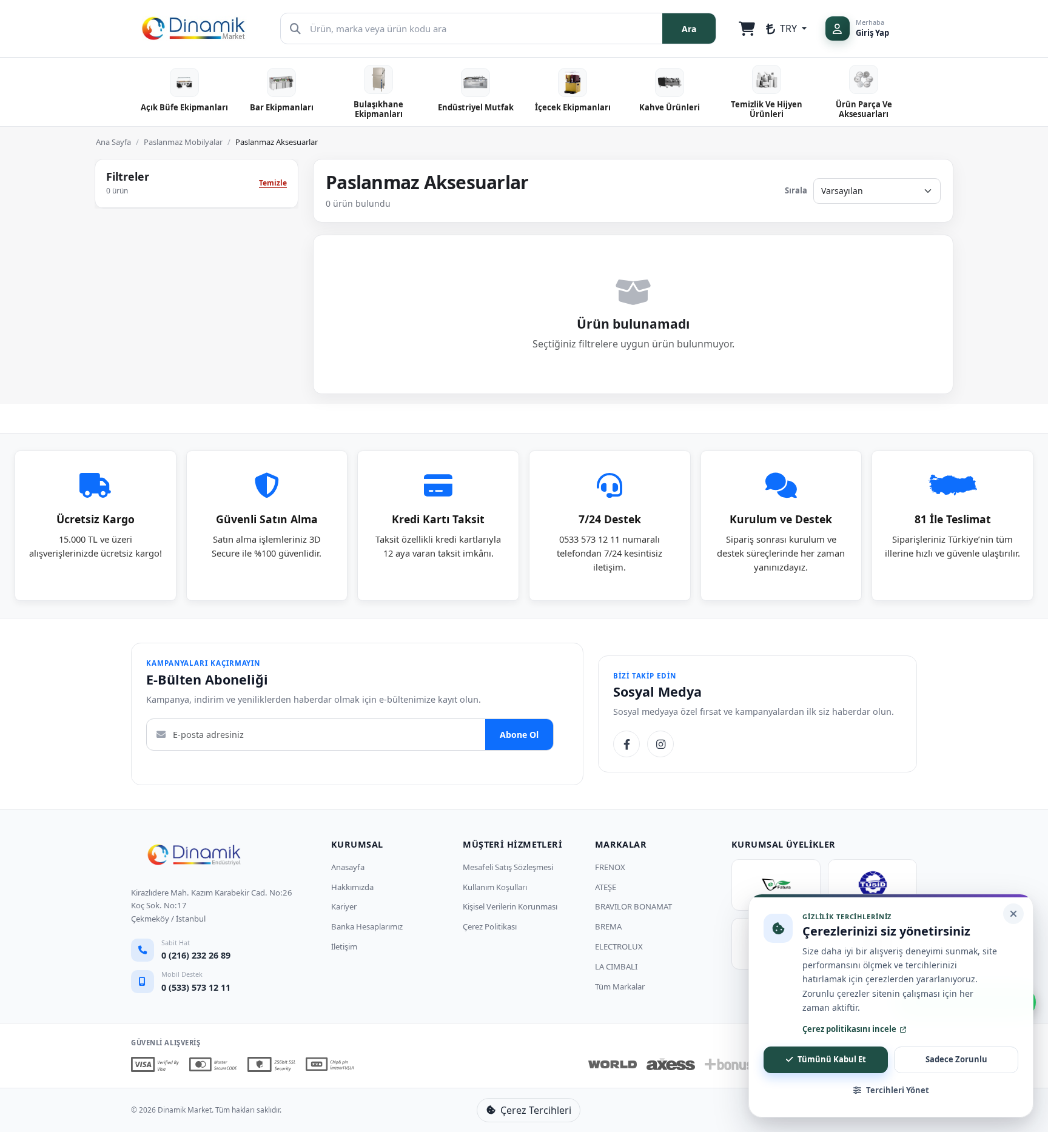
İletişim (344, 946)
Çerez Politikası (490, 926)
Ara (689, 29)
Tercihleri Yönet (897, 1090)
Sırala (796, 190)
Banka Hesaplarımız (367, 926)
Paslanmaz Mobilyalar (183, 141)
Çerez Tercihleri (535, 1110)
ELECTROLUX (619, 946)
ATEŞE (605, 887)
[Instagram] (660, 744)
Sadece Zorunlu (956, 1059)
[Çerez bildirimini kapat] (1013, 913)
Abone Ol (519, 734)
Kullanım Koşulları (495, 887)
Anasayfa (347, 867)
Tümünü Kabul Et (832, 1059)
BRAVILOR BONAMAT (633, 906)
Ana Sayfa (113, 141)
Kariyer (344, 906)
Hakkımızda (352, 887)
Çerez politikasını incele (849, 1028)
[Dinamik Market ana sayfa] (193, 26)
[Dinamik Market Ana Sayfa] (194, 855)
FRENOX (610, 867)
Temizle (273, 183)
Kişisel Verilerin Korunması (510, 906)
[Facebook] (626, 744)
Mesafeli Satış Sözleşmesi (508, 867)
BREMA (608, 926)
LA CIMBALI (616, 966)
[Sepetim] (747, 28)
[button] (786, 28)
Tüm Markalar (620, 986)
